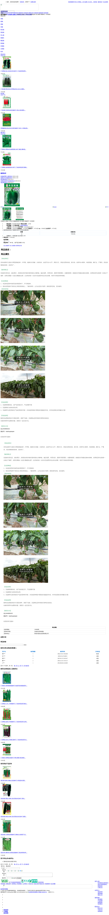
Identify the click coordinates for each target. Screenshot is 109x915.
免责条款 (3, 883)
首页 (2, 12)
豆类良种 (25, 12)
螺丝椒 (2, 40)
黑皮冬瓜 (3, 54)
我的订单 (100, 895)
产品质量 (100, 900)
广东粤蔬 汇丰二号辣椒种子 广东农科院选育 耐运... (14, 703)
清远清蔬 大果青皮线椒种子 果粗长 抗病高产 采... (13, 834)
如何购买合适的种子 (103, 882)
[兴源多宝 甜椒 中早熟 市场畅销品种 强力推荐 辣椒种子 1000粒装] (12, 205)
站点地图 (53, 883)
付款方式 (100, 909)
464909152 (44, 892)
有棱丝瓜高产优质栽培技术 (8, 181)
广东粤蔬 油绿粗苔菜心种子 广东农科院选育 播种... (14, 167)
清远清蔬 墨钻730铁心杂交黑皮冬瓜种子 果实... (13, 798)
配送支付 (97, 906)
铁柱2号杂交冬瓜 (12, 14)
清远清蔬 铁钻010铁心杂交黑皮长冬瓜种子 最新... (13, 816)
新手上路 (97, 881)
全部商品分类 (4, 11)
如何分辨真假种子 (102, 884)
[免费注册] (33, 2)
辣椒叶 (2, 37)
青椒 (2, 18)
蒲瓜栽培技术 (4, 182)
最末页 (27, 665)
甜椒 (2, 24)
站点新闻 (105, 2)
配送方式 (100, 908)
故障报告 (100, 902)
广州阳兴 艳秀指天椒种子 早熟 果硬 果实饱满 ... (13, 757)
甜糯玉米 (30, 12)
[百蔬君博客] (25, 882)
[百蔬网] (5, 882)
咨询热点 (14, 883)
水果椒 (2, 48)
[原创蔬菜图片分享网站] (33, 882)
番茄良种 (15, 12)
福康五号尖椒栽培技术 (6, 177)
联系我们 (19, 883)
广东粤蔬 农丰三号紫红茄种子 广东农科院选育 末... (14, 739)
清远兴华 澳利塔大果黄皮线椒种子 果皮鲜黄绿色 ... (14, 852)
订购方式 (100, 887)
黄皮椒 (2, 32)
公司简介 (25, 883)
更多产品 (3, 55)
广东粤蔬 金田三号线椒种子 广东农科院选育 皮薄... (14, 721)
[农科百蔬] (41, 882)
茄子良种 (10, 12)
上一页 (19, 665)
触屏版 (2, 889)
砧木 (2, 51)
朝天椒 (2, 29)
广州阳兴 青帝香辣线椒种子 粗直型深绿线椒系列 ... (14, 685)
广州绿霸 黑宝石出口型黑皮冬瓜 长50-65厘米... (13, 89)
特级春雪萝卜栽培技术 (6, 176)
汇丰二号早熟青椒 (27, 14)
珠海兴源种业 (24, 225)
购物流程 (100, 886)
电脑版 (6, 889)
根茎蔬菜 (41, 12)
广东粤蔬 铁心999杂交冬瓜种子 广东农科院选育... (13, 71)
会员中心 (97, 890)
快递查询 (47, 883)
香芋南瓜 (19, 14)
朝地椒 (2, 43)
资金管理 (100, 891)
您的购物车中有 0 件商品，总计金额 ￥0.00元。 (80, 2)
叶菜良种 (36, 12)
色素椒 (2, 46)
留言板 (95, 2)
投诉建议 (100, 903)
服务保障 (97, 897)
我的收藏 (100, 893)
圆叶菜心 (3, 132)
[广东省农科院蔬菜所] (15, 882)
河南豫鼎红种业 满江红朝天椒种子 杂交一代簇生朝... (14, 128)
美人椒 (2, 35)
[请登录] (22, 2)
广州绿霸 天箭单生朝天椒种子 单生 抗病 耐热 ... (13, 110)
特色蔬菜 (46, 12)
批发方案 (36, 883)
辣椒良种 (20, 12)
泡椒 (2, 26)
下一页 (23, 665)
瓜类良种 (5, 12)
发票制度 (100, 911)
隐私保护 (8, 883)
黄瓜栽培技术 (4, 179)
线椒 (2, 21)
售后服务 (100, 899)
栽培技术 (100, 2)
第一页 (15, 665)
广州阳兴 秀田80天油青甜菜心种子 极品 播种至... (13, 149)
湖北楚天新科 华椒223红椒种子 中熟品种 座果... (13, 780)
